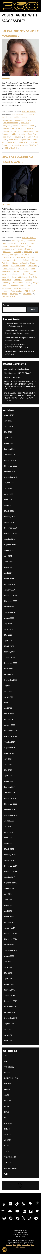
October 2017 (9, 1012)
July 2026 (8, 421)
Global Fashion (18, 128)
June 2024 (8, 562)
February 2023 (9, 652)
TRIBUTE (7, 1163)
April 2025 (8, 505)
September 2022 (10, 680)
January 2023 (9, 657)
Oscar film (32, 134)
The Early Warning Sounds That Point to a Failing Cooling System (19, 325)
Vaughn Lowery (18, 145)
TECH (6, 1151)
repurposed (25, 139)
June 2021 (8, 764)
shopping (6, 282)
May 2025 (8, 500)
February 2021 (9, 787)
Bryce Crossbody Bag (21, 249)
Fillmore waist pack (19, 263)
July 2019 (8, 894)
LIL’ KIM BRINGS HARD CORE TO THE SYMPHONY (19, 353)
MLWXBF (16, 377)
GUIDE (6, 1095)
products (13, 274)
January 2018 (9, 995)
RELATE (7, 1129)
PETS (6, 1118)
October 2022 (9, 674)
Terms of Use (26, 1245)
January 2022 (9, 725)
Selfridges (18, 280)
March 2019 (9, 917)
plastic (27, 271)
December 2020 (10, 798)
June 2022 (8, 697)
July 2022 (8, 691)
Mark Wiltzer (32, 266)
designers (6, 125)
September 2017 (10, 1018)
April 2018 (8, 979)
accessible (14, 117)
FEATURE (7, 1084)
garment (6, 128)
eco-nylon (14, 254)
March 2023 (9, 646)
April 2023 (8, 640)
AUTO (6, 1061)
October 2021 (9, 742)
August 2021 (9, 753)
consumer (17, 252)
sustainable (23, 142)
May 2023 (8, 635)
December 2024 (10, 528)
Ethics (15, 125)
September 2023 (10, 612)
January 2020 (9, 860)
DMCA (19, 1245)
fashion (24, 125)
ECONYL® (25, 254)
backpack (24, 243)
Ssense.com (18, 282)
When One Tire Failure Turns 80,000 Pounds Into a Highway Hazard (19, 332)
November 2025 (10, 466)
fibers (32, 125)
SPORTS (7, 1140)
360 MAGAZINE (11, 148)
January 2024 (9, 590)
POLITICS (8, 1123)
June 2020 (8, 832)
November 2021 (10, 736)
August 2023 (9, 618)
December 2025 (10, 460)
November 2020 (10, 804)
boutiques (14, 294)
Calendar (9, 1245)
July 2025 (8, 488)
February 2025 (9, 517)
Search (6, 305)
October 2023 (9, 607)
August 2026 (9, 415)
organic (22, 134)
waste (5, 291)
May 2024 (8, 567)
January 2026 (9, 455)
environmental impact (11, 260)
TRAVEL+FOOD (10, 1157)
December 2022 (10, 663)
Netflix (13, 134)
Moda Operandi (9, 269)
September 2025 (10, 477)
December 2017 (10, 1001)
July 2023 (8, 624)
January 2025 (9, 522)
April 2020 (8, 843)
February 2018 (9, 990)
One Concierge (23, 369)
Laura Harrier (28, 131)
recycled (18, 137)
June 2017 (8, 1035)
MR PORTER (23, 269)
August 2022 (9, 686)
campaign (19, 120)
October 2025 (9, 471)
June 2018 (8, 967)
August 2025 (9, 483)
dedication (25, 123)
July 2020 (8, 826)
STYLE (6, 1146)
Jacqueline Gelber (18, 266)
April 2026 (8, 438)
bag (32, 243)
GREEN (7, 1089)
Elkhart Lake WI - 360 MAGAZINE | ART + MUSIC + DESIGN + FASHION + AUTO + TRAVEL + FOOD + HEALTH (20, 383)
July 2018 (8, 962)
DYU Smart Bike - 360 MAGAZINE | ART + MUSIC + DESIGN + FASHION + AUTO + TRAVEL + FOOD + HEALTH (20, 395)
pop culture (7, 137)
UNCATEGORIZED (29, 112)
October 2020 (9, 809)
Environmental (8, 257)
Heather (7, 377)
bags (5, 246)
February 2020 (10, 855)
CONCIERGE (9, 1067)
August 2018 (9, 956)
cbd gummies (9, 369)
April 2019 (8, 911)
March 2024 (9, 578)
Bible (14, 1245)
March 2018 (9, 984)
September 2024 (10, 545)
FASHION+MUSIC (11, 1078)
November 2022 (10, 669)
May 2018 (8, 973)
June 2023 (8, 629)
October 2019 (9, 877)
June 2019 (8, 900)
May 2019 (8, 905)
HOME (6, 1106)
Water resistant (16, 291)
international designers (11, 131)
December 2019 (10, 866)
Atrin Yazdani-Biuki (10, 243)
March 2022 (9, 714)
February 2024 (9, 584)
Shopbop (28, 280)
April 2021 (8, 776)
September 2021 (10, 748)
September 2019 (10, 883)
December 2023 (10, 595)
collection (6, 252)
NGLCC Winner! (24, 373)
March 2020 (9, 849)
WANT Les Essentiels (22, 288)
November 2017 (10, 1007)
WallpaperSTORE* (17, 285)
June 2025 (8, 494)
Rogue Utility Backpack (21, 277)
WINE (6, 1174)
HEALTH (7, 1101)
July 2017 (7, 1029)
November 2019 (10, 871)
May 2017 (8, 1040)
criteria (28, 120)
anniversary (7, 120)
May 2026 (8, 432)
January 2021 (9, 793)
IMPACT (30, 128)
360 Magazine (17, 114)
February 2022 (9, 719)
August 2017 (9, 1024)
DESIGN (7, 1072)
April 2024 (8, 573)
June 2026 (8, 426)
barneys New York (17, 246)
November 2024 (10, 533)
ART (6, 1056)
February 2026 (10, 449)
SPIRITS (7, 1134)
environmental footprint (26, 257)
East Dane (28, 252)
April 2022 (8, 708)
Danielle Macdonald (10, 123)
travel (28, 282)
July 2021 (7, 759)
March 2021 (8, 781)
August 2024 (9, 550)
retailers (23, 274)
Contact (22, 1247)
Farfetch (26, 260)
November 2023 (10, 601)
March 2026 (9, 443)
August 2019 (9, 888)
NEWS (6, 1112)
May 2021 (8, 770)
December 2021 (10, 731)
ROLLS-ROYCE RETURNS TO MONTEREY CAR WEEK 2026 (16, 346)
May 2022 (8, 702)
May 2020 (8, 838)
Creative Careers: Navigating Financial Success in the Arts (20, 339)
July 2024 (8, 556)
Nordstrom (17, 271)
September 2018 (10, 950)
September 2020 (10, 815)
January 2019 (9, 928)
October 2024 (9, 539)
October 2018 (9, 945)
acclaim (25, 117)
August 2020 (9, 821)
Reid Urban (13, 139)
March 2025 (9, 511)
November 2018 (10, 939)
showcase (11, 142)
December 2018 (10, 933)
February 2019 (9, 922)
